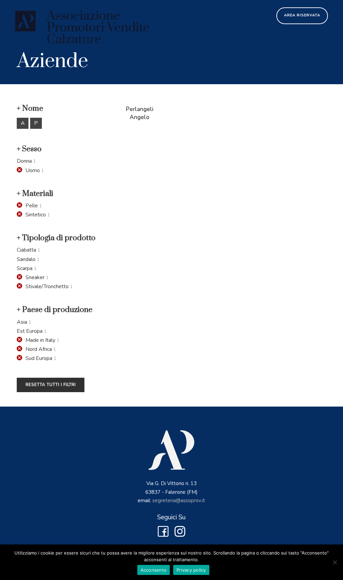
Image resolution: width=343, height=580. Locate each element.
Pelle (31, 205)
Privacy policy (191, 570)
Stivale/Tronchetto (47, 286)
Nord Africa (38, 349)
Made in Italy (40, 340)
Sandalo (26, 259)
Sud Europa (38, 358)
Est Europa (30, 331)
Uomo (32, 170)
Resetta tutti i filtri (50, 385)
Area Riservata (302, 15)
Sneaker (35, 277)
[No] (334, 562)
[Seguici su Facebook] (163, 534)
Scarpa (24, 268)
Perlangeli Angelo (139, 113)
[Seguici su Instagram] (180, 534)
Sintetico (35, 214)
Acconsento (154, 570)
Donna (24, 161)
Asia (22, 322)
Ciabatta (26, 250)
